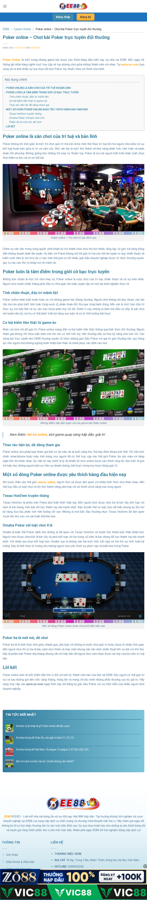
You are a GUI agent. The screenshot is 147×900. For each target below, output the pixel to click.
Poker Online (11, 60)
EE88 (6, 29)
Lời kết (10, 126)
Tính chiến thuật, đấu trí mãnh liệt (28, 96)
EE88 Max (35, 48)
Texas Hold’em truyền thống (25, 113)
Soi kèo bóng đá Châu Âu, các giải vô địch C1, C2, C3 (45, 737)
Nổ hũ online (37, 435)
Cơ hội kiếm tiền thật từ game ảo (28, 100)
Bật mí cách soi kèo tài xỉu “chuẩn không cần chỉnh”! (45, 761)
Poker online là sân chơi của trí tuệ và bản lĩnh (38, 87)
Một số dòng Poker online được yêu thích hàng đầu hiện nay (47, 109)
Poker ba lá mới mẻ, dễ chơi (25, 122)
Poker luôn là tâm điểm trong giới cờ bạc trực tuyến (42, 92)
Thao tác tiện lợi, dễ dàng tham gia (29, 105)
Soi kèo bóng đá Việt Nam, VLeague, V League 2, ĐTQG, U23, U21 (52, 749)
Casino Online (22, 29)
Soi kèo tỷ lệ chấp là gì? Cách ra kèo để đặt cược (43, 726)
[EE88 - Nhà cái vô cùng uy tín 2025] (73, 6)
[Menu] (5, 6)
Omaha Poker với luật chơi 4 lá (26, 117)
